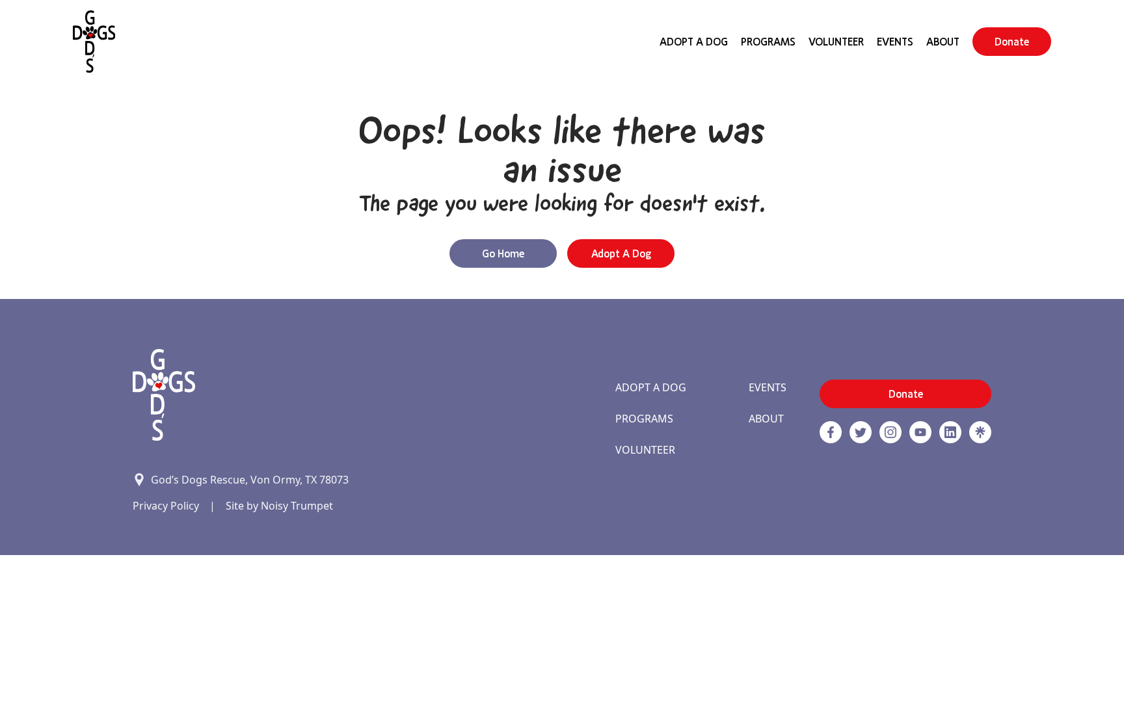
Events (895, 41)
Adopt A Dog (694, 41)
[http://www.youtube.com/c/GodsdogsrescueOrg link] (920, 432)
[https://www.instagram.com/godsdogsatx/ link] (890, 432)
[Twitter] (861, 432)
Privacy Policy (166, 506)
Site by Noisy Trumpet (279, 506)
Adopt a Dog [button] (621, 253)
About (942, 41)
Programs (768, 41)
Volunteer (836, 41)
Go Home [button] (503, 253)
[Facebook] (831, 432)
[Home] (94, 41)
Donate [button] (1012, 41)
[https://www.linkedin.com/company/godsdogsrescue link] (950, 432)
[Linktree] (980, 432)
